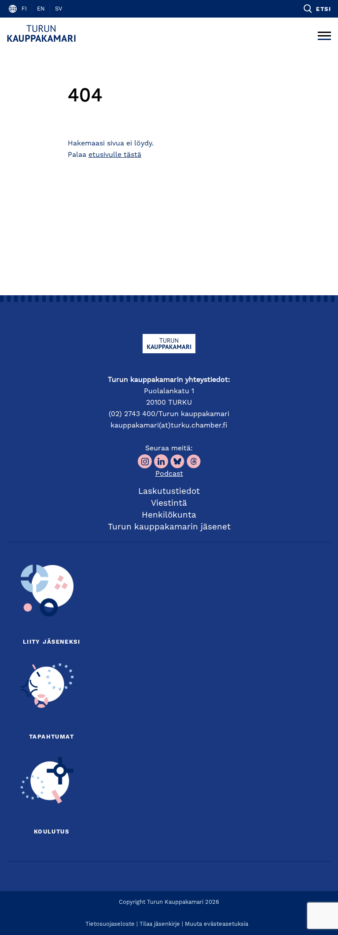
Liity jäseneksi (51, 642)
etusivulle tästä (114, 155)
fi (24, 9)
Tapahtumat (51, 737)
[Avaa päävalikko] (324, 33)
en (41, 9)
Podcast (169, 474)
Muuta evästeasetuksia (216, 924)
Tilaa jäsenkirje (160, 924)
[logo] (43, 33)
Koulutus (51, 832)
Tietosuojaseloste (110, 924)
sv (58, 9)
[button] (316, 9)
